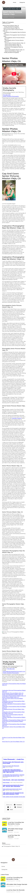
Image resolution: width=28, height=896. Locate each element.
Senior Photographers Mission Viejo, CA (12, 694)
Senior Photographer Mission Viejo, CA (14, 49)
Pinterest (19, 807)
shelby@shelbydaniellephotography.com (14, 671)
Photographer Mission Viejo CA (12, 8)
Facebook (19, 804)
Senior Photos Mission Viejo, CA (11, 25)
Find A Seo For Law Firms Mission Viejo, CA (13, 741)
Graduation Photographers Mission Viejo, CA (14, 695)
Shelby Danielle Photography (11, 26)
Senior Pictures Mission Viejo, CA (13, 45)
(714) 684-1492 (6, 95)
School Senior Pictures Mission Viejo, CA (15, 43)
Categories (22, 2)
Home (14, 2)
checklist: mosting (16, 418)
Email (11, 809)
